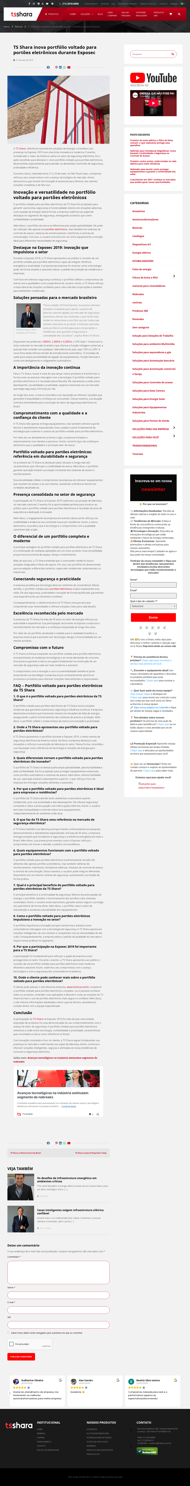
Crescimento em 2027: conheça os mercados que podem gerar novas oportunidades (153, 180)
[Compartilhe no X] (43, 3)
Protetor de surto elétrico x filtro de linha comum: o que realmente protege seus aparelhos (151, 143)
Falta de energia (141, 269)
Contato (163, 4)
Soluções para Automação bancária (153, 360)
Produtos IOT (93, 1454)
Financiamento (91, 4)
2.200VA (56, 341)
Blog (100, 14)
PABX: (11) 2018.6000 (146, 1437)
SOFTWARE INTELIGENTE (141, 14)
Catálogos (138, 236)
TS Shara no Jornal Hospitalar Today (91, 1153)
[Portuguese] (182, 4)
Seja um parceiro (125, 14)
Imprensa (105, 4)
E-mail (11, 1302)
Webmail (174, 4)
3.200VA (67, 341)
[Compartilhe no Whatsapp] (64, 67)
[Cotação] (170, 14)
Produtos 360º (159, 14)
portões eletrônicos (56, 229)
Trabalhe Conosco (148, 4)
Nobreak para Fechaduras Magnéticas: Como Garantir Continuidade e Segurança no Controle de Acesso (153, 153)
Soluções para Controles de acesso (152, 382)
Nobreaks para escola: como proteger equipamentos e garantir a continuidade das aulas (153, 171)
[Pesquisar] (179, 14)
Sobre (73, 14)
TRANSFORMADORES (144, 445)
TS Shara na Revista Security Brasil (25, 1153)
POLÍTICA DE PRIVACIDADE (48, 1450)
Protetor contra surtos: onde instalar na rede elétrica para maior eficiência (153, 162)
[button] (180, 1393)
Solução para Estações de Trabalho (152, 335)
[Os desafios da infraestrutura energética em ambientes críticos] (20, 1187)
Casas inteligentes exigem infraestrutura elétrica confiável (70, 1211)
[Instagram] (33, 3)
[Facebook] (29, 3)
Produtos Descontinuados (100, 1450)
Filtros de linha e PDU (145, 277)
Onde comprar (112, 14)
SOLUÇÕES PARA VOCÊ (145, 437)
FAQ (113, 4)
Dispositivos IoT (141, 244)
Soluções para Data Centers (148, 390)
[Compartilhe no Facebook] (48, 67)
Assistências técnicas (127, 4)
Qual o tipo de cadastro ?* (143, 601)
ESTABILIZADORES (142, 261)
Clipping (41, 1437)
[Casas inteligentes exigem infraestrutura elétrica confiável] (20, 1219)
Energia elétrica (141, 252)
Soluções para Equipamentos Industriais (149, 410)
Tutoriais (137, 454)
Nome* (133, 579)
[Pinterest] (52, 3)
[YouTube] (47, 3)
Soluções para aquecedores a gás (151, 352)
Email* (133, 590)
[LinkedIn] (38, 3)
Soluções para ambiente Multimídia (153, 344)
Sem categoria (140, 327)
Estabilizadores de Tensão (99, 1437)
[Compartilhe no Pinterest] (56, 67)
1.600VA (46, 341)
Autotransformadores (145, 219)
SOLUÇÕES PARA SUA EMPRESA (150, 429)
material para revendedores (148, 286)
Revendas (138, 319)
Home (7, 26)
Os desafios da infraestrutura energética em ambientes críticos (67, 1179)
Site (9, 1317)
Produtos (53, 14)
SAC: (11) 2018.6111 (145, 1440)
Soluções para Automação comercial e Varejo (153, 371)
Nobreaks (138, 294)
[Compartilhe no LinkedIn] (60, 67)
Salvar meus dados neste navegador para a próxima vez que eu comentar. (47, 1333)
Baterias (137, 227)
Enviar (153, 617)
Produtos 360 (140, 310)
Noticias (19, 26)
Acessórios (138, 211)
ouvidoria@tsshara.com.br (160, 1443)
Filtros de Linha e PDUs (97, 1441)
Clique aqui (152, 680)
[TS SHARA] (21, 14)
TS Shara (20, 148)
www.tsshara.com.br (78, 987)
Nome (11, 1288)
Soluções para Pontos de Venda (150, 420)
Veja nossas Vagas (140, 694)
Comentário (14, 1257)
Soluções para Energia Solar (148, 399)
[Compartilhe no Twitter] (52, 67)
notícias (137, 302)
